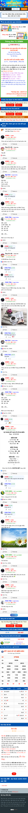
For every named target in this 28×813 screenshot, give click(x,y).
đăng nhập (16, 131)
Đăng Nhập (10, 105)
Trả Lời (9, 198)
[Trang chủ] (14, 3)
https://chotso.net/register (9, 749)
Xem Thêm (14, 615)
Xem (14, 773)
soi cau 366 (20, 752)
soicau (8, 754)
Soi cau (5, 798)
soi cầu (8, 752)
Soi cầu (3, 736)
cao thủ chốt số (20, 806)
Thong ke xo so (7, 806)
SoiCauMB (6, 750)
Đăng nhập (16, 9)
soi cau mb (9, 802)
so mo (13, 806)
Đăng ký (24, 9)
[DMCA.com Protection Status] (14, 809)
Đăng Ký (18, 105)
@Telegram (15, 792)
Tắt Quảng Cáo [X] (24, 19)
